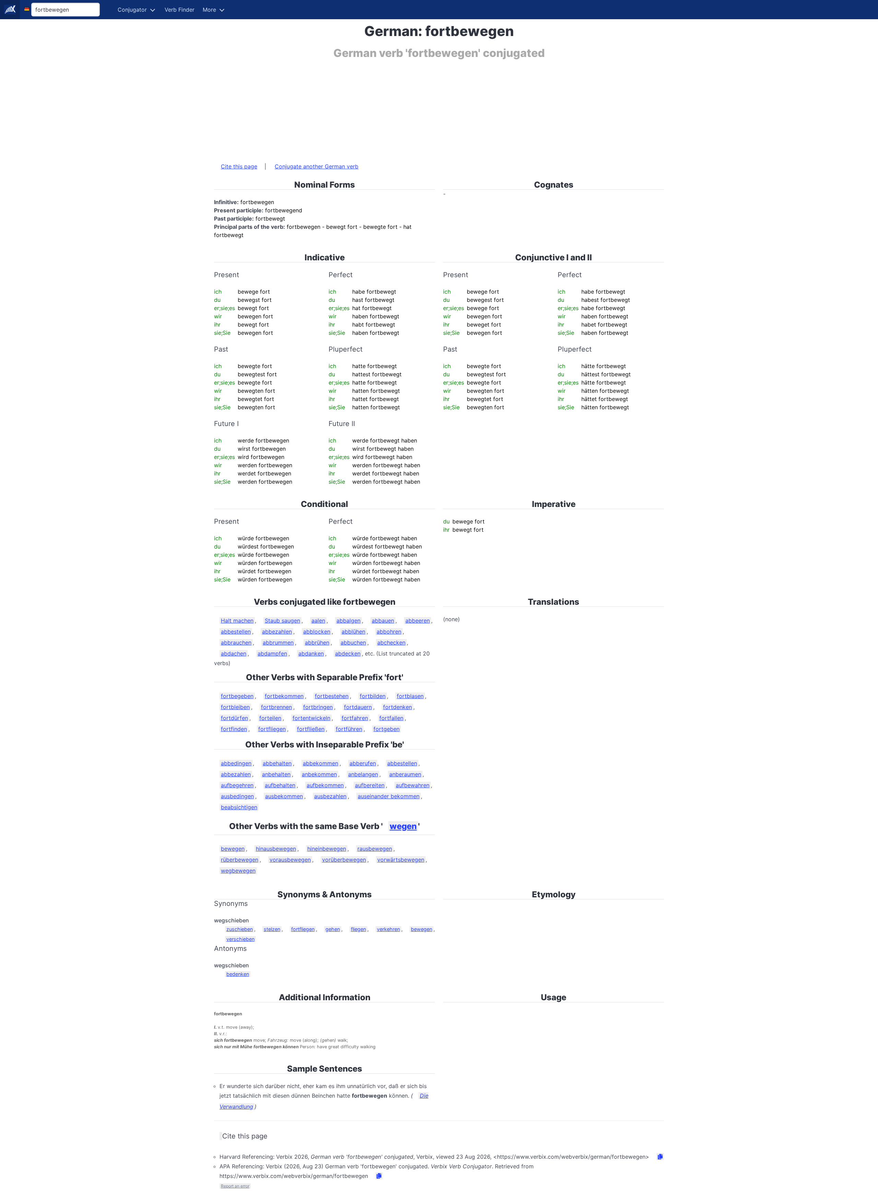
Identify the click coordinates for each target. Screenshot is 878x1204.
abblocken (316, 631)
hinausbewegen (276, 848)
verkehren (388, 929)
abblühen (353, 631)
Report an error (235, 1186)
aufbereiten (369, 785)
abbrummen (278, 642)
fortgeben (386, 728)
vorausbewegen (290, 859)
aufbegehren (237, 785)
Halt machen (237, 620)
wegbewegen (238, 870)
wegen (403, 826)
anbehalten (276, 774)
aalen (318, 620)
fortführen (349, 728)
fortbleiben (235, 707)
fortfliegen (272, 728)
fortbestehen (331, 696)
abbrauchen (236, 642)
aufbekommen (325, 785)
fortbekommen (284, 696)
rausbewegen (374, 848)
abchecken (391, 642)
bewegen (233, 848)
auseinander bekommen (388, 796)
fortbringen (318, 707)
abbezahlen (277, 631)
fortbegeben (237, 696)
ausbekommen (284, 796)
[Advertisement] (420, 107)
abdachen (233, 653)
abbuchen (353, 642)
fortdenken (397, 707)
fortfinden (234, 728)
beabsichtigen (239, 807)
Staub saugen (282, 620)
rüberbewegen (239, 859)
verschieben (240, 939)
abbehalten (277, 763)
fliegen (358, 929)
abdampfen (272, 653)
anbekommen (319, 774)
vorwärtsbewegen (400, 859)
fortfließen (310, 728)
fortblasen (410, 696)
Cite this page (239, 166)
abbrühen (317, 642)
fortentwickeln (311, 718)
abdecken (347, 653)
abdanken (311, 653)
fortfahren (355, 718)
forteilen (270, 718)
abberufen (362, 763)
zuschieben (239, 929)
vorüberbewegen (344, 859)
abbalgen (348, 620)
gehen (332, 929)
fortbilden (372, 696)
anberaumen (405, 774)
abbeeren (417, 620)
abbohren (389, 631)
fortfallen (391, 718)
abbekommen (320, 763)
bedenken (237, 974)
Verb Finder (179, 9)
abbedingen (236, 763)
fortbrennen (276, 707)
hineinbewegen (326, 848)
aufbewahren (412, 785)
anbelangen (363, 774)
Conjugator (132, 9)
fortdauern (358, 707)
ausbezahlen (330, 796)
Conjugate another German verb (316, 166)
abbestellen (236, 631)
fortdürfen (234, 718)
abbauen (383, 620)
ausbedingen (237, 796)
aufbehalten (280, 785)
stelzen (272, 929)
